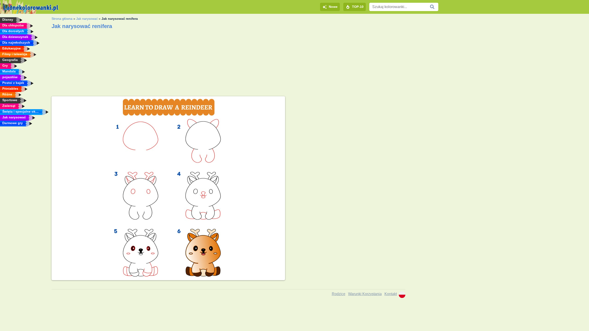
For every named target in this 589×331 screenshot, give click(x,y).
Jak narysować (87, 18)
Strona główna (62, 18)
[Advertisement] (347, 128)
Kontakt (390, 294)
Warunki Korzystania (365, 294)
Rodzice (338, 294)
